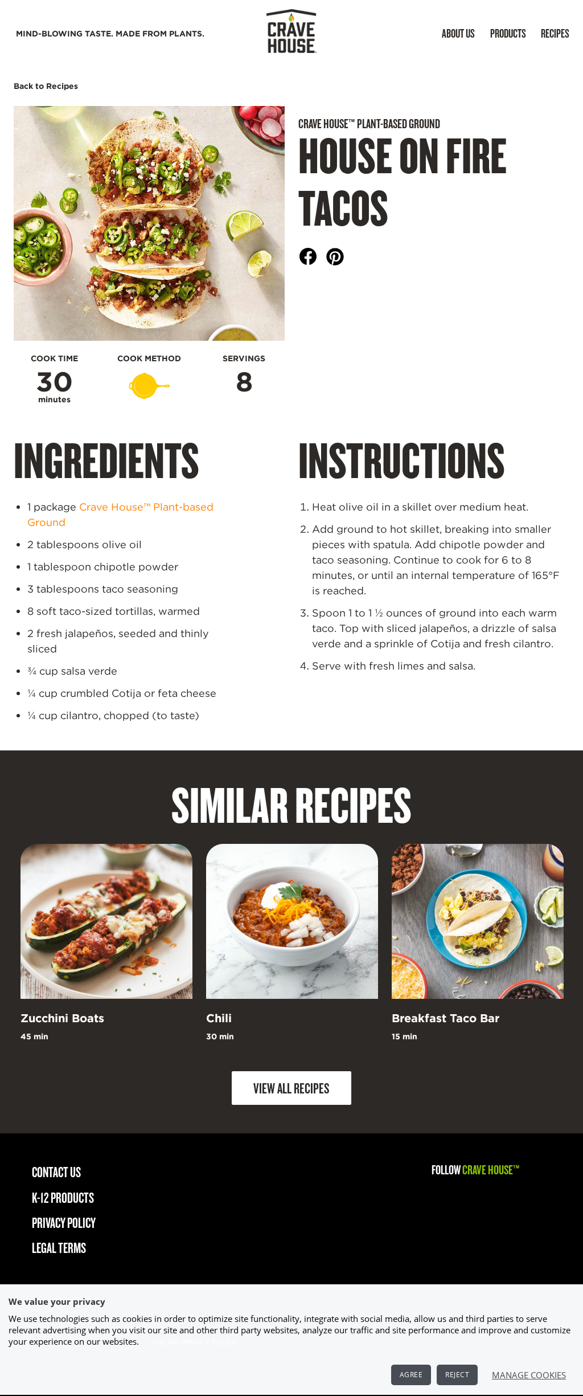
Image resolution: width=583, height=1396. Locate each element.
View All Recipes (291, 1088)
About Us (458, 33)
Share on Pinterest (335, 257)
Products (508, 33)
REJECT (457, 1374)
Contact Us (56, 1172)
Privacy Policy (64, 1222)
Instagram (443, 1197)
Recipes (555, 33)
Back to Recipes (46, 86)
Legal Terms (59, 1247)
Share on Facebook (308, 257)
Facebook (480, 1197)
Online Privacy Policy (194, 1342)
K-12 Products (63, 1197)
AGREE (411, 1374)
